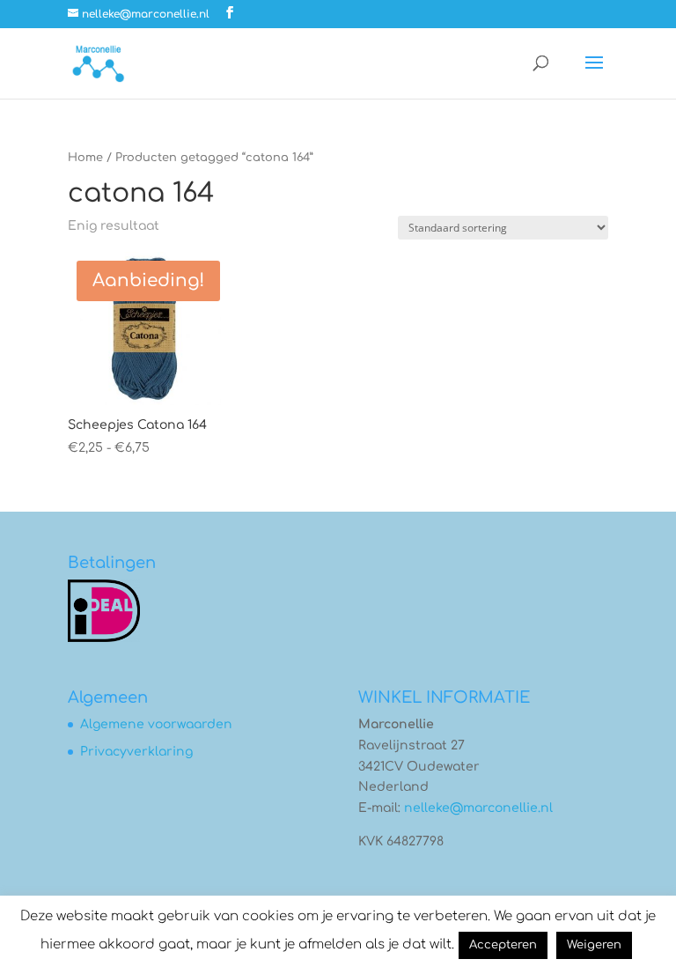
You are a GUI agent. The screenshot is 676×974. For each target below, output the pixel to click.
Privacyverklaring (136, 751)
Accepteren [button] (503, 945)
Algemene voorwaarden (156, 724)
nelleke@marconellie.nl (478, 808)
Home (85, 157)
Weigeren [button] (594, 945)
